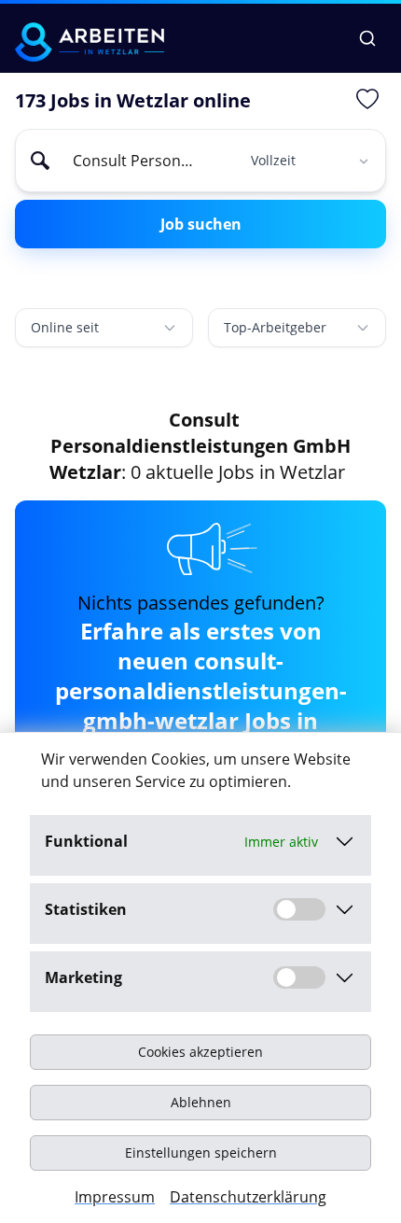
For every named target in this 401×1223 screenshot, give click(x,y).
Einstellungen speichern (201, 1152)
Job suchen (201, 224)
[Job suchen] (367, 38)
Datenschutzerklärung (248, 1197)
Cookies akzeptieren (200, 1052)
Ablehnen (201, 1102)
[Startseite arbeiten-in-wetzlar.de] (89, 42)
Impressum (115, 1197)
